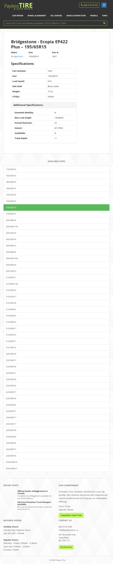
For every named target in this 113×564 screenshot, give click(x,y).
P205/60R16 (11, 462)
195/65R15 (11, 207)
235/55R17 (11, 423)
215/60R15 (11, 309)
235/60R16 (11, 443)
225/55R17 (11, 373)
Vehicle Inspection (76, 15)
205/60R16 (11, 252)
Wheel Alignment (37, 15)
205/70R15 (11, 271)
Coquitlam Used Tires (71, 515)
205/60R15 (11, 245)
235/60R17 (11, 449)
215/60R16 (11, 315)
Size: (31, 52)
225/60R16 (11, 385)
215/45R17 (11, 277)
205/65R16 (11, 264)
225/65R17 (11, 411)
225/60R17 (11, 392)
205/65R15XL (12, 258)
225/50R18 (11, 366)
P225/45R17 (11, 468)
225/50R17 (11, 360)
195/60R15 (11, 201)
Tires (104, 15)
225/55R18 (11, 379)
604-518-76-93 (90, 5)
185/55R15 (11, 175)
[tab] (44, 105)
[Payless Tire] (18, 5)
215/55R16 (11, 290)
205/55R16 (11, 233)
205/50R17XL (12, 226)
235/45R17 (11, 417)
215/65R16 (11, 334)
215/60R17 (11, 328)
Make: (14, 52)
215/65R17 (11, 341)
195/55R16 (11, 194)
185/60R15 (11, 182)
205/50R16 (11, 220)
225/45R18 (11, 353)
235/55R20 (11, 436)
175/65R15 (11, 169)
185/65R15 (11, 188)
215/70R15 (11, 347)
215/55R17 (11, 296)
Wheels (94, 15)
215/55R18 (11, 303)
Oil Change (56, 15)
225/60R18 (11, 398)
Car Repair (17, 15)
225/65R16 (11, 404)
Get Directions (66, 547)
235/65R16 (11, 455)
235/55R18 (11, 430)
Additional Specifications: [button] (28, 105)
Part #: (55, 52)
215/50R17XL (12, 283)
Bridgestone (17, 56)
